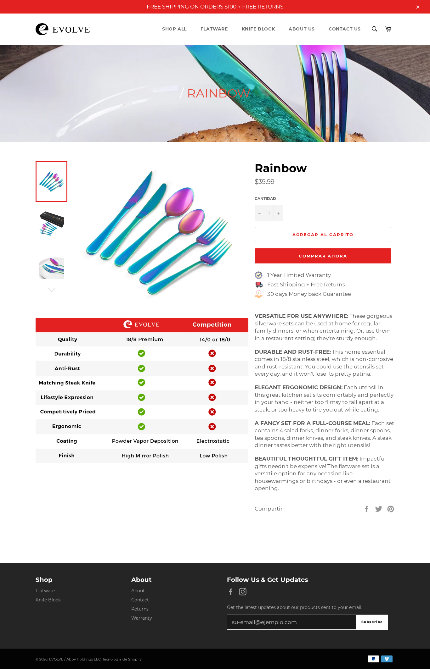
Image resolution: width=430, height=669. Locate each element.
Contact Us (345, 29)
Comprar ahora (323, 255)
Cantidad (265, 198)
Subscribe (372, 622)
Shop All (174, 29)
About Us (302, 29)
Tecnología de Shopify (122, 659)
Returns (140, 609)
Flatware (214, 29)
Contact (140, 600)
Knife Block (258, 29)
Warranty (141, 618)
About (138, 591)
